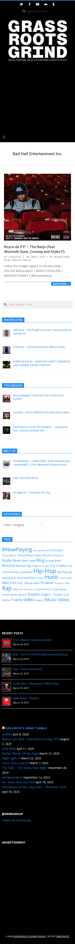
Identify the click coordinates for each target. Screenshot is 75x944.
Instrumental (25, 578)
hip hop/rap (64, 572)
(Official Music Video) (29, 555)
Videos (39, 600)
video (28, 599)
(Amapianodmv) (12, 777)
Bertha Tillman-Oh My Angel (20, 753)
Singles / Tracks (21, 259)
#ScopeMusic (9, 555)
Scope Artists (43, 589)
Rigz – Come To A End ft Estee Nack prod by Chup (40, 654)
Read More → (61, 283)
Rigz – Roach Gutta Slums (27, 669)
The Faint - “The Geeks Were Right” (25, 768)
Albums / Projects (53, 555)
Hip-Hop (44, 571)
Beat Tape (28, 560)
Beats (17, 560)
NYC (20, 583)
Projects (59, 583)
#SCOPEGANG (55, 550)
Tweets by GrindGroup (16, 820)
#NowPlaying (62, 256)
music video (66, 577)
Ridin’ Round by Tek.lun (25, 478)
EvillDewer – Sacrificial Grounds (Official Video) (39, 347)
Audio (7, 560)
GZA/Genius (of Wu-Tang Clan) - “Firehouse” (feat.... (35, 787)
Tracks (16, 599)
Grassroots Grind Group (29, 936)
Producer (47, 583)
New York (9, 582)
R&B (67, 583)
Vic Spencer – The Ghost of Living (31, 492)
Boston (8, 565)
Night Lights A (11, 758)
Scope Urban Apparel (14, 594)
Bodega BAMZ (53, 560)
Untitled (7, 734)
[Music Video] (56, 599)
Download (26, 572)
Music (7, 259)
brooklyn (44, 565)
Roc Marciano (26, 589)
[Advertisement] (37, 102)
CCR (52, 566)
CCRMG (61, 566)
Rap (7, 588)
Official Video (32, 583)
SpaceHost (62, 936)
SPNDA (6, 600)
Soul (66, 594)
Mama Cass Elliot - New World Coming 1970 (30, 739)
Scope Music (59, 589)
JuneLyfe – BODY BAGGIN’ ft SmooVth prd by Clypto (41, 412)
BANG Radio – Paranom (26, 698)
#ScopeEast (39, 550)
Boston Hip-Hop (27, 566)
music (51, 576)
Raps (16, 589)
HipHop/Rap (9, 578)
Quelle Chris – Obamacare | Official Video (36, 683)
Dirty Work (9, 749)
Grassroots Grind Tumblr (26, 728)
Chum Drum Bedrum (15, 763)
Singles (34, 594)
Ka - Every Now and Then (18, 782)
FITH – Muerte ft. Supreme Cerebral (32, 640)
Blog (40, 560)
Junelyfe (39, 577)
